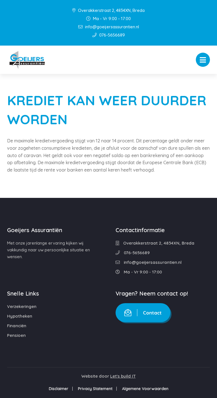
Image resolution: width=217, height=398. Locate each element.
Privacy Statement (95, 388)
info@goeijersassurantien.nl (111, 26)
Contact (152, 313)
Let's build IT (123, 376)
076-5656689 (111, 35)
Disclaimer (58, 388)
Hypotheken (19, 316)
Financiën (16, 325)
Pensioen (16, 335)
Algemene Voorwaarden (145, 388)
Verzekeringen (21, 306)
